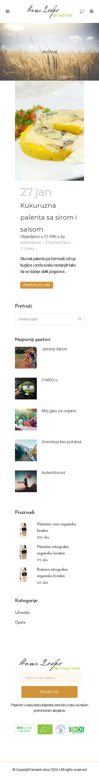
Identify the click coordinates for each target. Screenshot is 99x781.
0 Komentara (57, 242)
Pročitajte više (36, 285)
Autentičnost (53, 472)
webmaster (30, 242)
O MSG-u (50, 379)
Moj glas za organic (59, 410)
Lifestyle (22, 613)
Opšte (20, 623)
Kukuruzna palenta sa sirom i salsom (48, 217)
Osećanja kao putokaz (62, 441)
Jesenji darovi (54, 349)
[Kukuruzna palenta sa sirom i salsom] (49, 131)
